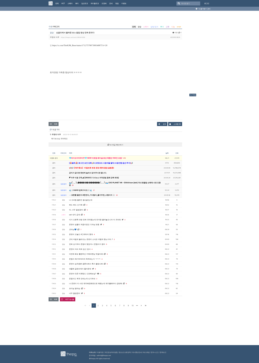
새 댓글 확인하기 (116, 145)
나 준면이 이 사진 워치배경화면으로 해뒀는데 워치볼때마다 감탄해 (95, 283)
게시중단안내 (137, 352)
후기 (162, 27)
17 (94, 190)
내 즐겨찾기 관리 (204, 9)
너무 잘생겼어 (74, 293)
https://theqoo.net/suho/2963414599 (73, 37)
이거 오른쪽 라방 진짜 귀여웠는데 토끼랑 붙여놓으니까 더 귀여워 (95, 220)
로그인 (206, 3)
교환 (167, 27)
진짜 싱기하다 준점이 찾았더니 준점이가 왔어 (87, 244)
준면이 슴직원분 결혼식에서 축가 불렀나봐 (86, 264)
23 (73, 185)
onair (179, 27)
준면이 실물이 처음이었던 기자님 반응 (84, 224)
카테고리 (54, 26)
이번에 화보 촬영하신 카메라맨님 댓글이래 (86, 254)
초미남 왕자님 (74, 288)
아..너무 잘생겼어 (76, 210)
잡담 (139, 27)
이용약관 (100, 352)
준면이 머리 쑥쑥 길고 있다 (80, 249)
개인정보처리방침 (111, 352)
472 (124, 158)
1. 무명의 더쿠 (55, 134)
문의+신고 (155, 352)
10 (133, 305)
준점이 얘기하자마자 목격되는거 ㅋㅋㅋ (84, 259)
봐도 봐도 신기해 (75, 205)
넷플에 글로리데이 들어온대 (80, 269)
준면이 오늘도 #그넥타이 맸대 (81, 234)
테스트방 (146, 352)
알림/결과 (154, 27)
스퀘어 (146, 27)
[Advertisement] (200, 53)
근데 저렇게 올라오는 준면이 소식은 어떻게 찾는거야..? (91, 239)
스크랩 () (177, 124)
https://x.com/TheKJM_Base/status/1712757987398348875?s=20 (79, 45)
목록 (55, 124)
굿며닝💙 (72, 229)
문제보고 (163, 352)
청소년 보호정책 (125, 352)
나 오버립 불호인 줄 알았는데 (80, 200)
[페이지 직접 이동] (137, 305)
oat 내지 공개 (74, 215)
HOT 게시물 (69, 299)
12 (117, 195)
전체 (134, 27)
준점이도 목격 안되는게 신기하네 (82, 279)
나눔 (173, 27)
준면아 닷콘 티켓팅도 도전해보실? (82, 274)
